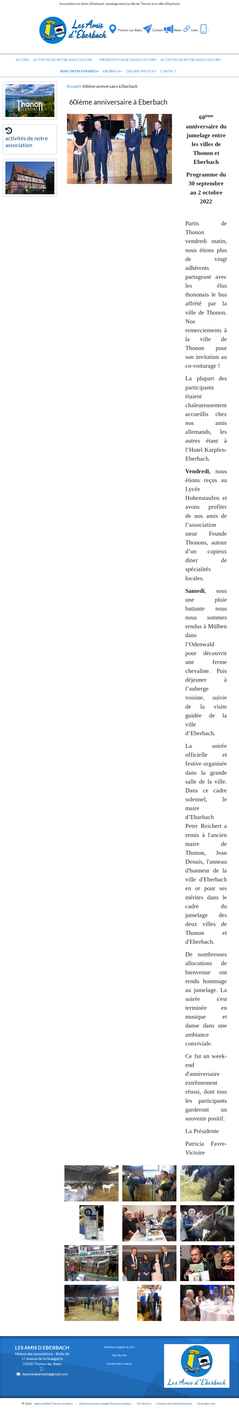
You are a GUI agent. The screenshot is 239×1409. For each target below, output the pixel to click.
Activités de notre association (190, 60)
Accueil (23, 60)
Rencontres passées (78, 71)
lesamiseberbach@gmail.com (45, 1374)
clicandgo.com (206, 1403)
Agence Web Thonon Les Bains (53, 1403)
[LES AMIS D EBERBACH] (72, 30)
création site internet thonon (174, 1403)
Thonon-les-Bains (129, 30)
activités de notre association (62, 60)
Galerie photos (140, 71)
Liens (194, 30)
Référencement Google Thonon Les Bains (105, 1403)
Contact (157, 30)
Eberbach (111, 71)
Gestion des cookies (119, 1363)
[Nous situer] (112, 29)
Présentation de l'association (127, 60)
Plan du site (119, 1355)
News (177, 30)
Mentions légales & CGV (119, 1347)
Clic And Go (144, 1403)
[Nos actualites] (168, 29)
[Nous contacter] (147, 29)
